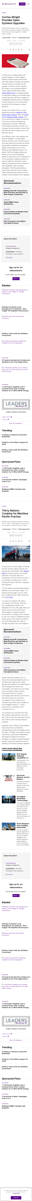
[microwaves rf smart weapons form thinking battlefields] (8, 826)
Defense (4, 12)
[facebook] (10, 49)
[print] (29, 49)
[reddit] (19, 49)
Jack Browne (6, 37)
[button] (3, 4)
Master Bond (6, 417)
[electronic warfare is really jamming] (8, 778)
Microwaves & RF (24, 37)
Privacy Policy (16, 1193)
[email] (21, 49)
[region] (16, 1194)
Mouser (4, 419)
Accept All (16, 1197)
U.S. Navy (9, 597)
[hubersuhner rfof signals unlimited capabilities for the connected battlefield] (8, 757)
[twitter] (16, 49)
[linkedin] (13, 49)
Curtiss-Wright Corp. (8, 93)
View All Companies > (16, 423)
